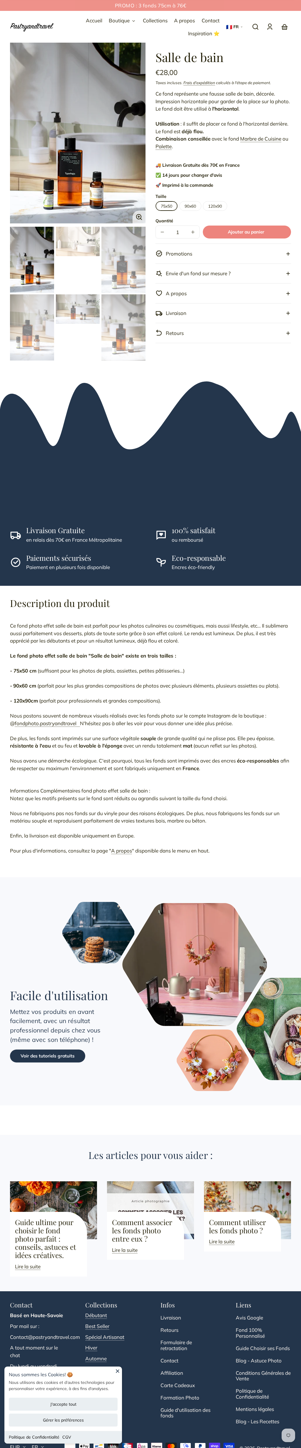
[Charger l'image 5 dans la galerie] (78, 309)
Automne (96, 1358)
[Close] (117, 1373)
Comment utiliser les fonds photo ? (237, 1226)
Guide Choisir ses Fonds (263, 1348)
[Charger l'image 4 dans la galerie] (32, 327)
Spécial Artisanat (104, 1337)
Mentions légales (255, 1409)
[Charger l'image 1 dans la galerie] (32, 260)
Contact (169, 1360)
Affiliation (171, 1373)
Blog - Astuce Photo (259, 1360)
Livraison (170, 1317)
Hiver (91, 1347)
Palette (163, 146)
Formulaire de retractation (176, 1345)
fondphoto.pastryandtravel (47, 723)
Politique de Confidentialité (34, 1437)
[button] (255, 26)
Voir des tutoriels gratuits (48, 1056)
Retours (169, 1330)
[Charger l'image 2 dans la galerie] (78, 241)
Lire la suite (28, 1266)
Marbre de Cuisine (260, 139)
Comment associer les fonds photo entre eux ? (142, 1230)
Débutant (96, 1315)
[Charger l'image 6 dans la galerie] (123, 327)
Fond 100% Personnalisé (250, 1333)
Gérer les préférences (63, 1420)
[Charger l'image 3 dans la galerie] (123, 260)
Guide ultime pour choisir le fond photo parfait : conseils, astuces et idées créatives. (45, 1238)
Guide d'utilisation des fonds (185, 1413)
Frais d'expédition (199, 82)
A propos (121, 851)
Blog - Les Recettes (257, 1421)
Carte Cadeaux (177, 1385)
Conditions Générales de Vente (263, 1376)
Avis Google (249, 1317)
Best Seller (97, 1326)
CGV (66, 1437)
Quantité (164, 220)
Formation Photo (179, 1397)
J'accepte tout (63, 1404)
